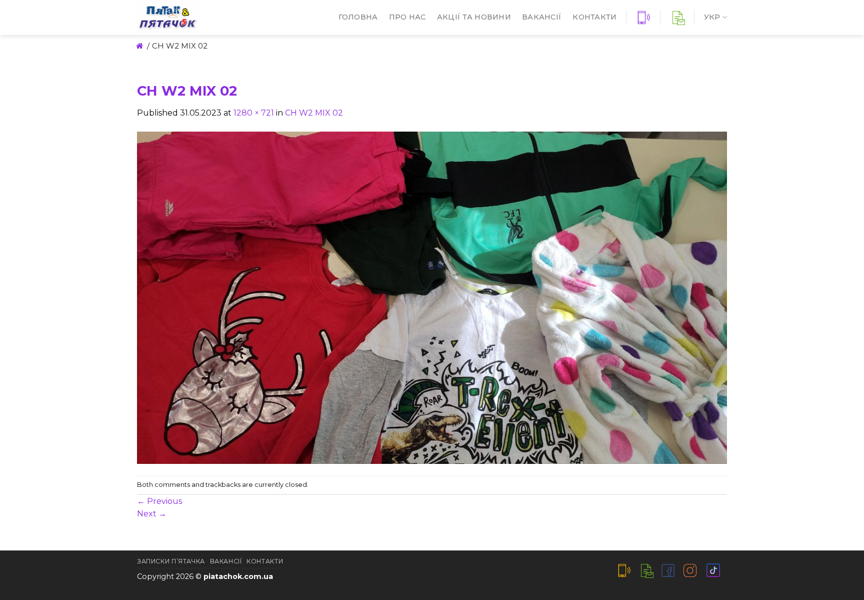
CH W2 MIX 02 (314, 113)
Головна (358, 17)
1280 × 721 (254, 113)
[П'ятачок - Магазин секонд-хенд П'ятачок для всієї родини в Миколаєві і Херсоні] (199, 17)
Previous (159, 501)
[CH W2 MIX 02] (432, 297)
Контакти (594, 17)
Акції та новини (474, 17)
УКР (712, 17)
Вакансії (542, 17)
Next (151, 513)
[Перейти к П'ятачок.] (139, 46)
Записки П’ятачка (171, 561)
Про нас (407, 17)
